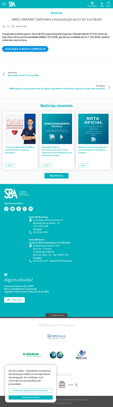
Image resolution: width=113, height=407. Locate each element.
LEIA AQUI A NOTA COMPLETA (25, 49)
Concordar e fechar (31, 397)
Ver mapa (37, 229)
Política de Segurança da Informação (30, 390)
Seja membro (92, 6)
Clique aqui (17, 300)
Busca (108, 6)
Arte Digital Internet (63, 403)
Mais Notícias (56, 175)
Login (102, 6)
